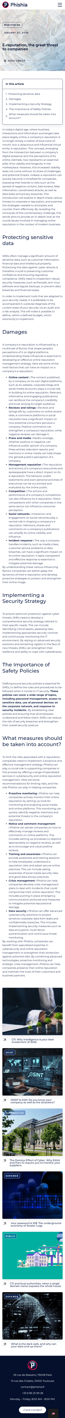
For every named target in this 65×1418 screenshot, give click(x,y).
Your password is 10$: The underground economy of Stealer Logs (36, 1224)
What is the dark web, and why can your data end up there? (33, 1345)
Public (10, 1236)
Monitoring (12, 25)
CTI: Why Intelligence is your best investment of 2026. (33, 1041)
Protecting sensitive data (24, 93)
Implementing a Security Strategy (30, 104)
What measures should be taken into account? (32, 116)
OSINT (10, 1052)
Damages (15, 99)
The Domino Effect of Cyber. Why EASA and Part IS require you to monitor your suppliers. (35, 1163)
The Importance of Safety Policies (30, 109)
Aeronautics (15, 1113)
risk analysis (11, 311)
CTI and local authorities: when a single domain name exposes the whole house (35, 1285)
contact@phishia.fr (32, 1386)
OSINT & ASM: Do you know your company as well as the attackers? (33, 1101)
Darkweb (12, 1175)
